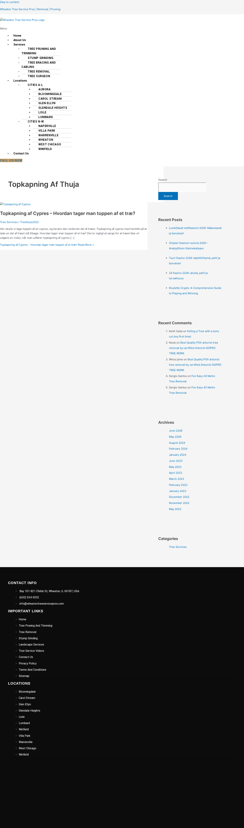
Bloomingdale (50, 94)
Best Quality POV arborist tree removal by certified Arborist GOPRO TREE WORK (193, 348)
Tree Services (9, 222)
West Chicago (49, 144)
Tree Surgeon (39, 76)
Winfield (45, 149)
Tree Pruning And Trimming (38, 51)
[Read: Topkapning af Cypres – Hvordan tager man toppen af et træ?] (15, 204)
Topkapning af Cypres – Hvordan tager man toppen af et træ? (67, 213)
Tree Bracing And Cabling (38, 65)
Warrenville (48, 135)
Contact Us (21, 153)
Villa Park (46, 130)
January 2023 (177, 491)
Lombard (45, 117)
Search (162, 179)
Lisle (42, 112)
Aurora (44, 89)
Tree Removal (39, 71)
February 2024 (178, 448)
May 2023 (175, 467)
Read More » (47, 244)
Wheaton (45, 139)
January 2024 (177, 454)
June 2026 (175, 430)
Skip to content (9, 2)
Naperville (47, 126)
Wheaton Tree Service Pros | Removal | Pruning (30, 9)
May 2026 (175, 436)
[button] (68, 28)
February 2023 (178, 485)
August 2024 (177, 442)
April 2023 (175, 472)
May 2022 (175, 509)
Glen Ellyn (47, 103)
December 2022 (179, 497)
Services (19, 44)
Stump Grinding (40, 58)
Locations (20, 80)
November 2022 (179, 503)
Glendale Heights (52, 107)
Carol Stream (50, 98)
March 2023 (176, 479)
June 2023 (176, 460)
